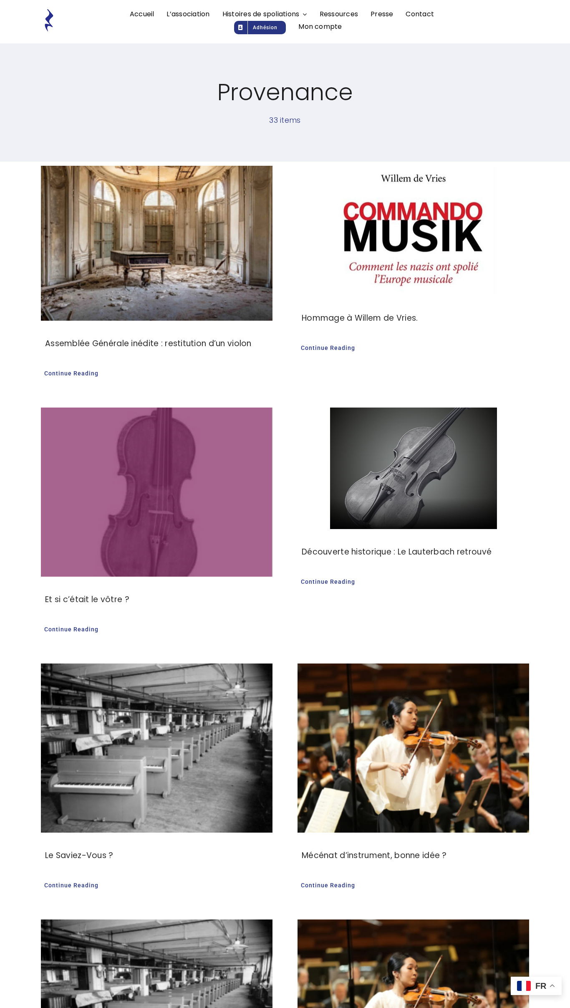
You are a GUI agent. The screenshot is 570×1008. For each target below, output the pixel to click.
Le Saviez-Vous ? (79, 855)
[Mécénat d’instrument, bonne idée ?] (413, 748)
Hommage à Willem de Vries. (360, 318)
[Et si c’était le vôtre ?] (156, 492)
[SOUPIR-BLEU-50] (48, 12)
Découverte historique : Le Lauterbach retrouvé (397, 551)
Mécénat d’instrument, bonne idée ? (374, 855)
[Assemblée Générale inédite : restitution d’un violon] (156, 243)
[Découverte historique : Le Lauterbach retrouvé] (413, 468)
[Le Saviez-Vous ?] (156, 748)
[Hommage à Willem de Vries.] (413, 230)
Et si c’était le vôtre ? (87, 599)
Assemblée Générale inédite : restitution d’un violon (148, 343)
